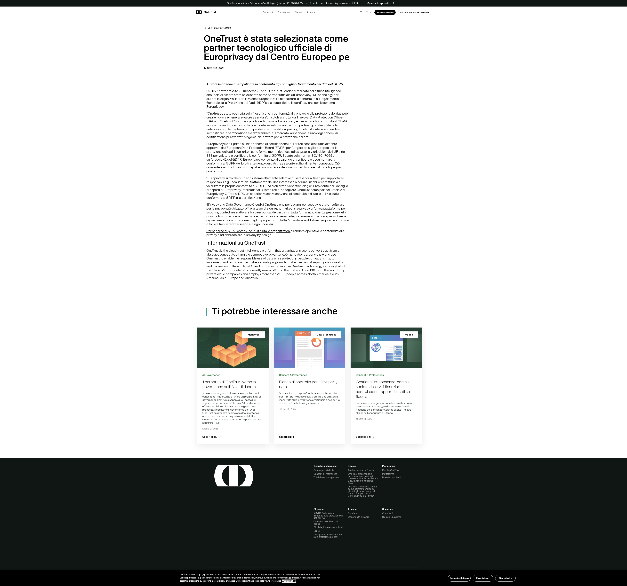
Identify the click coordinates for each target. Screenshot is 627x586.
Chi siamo (353, 513)
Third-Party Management (326, 477)
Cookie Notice (289, 581)
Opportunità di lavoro (358, 517)
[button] (624, 3)
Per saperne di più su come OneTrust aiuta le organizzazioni (248, 231)
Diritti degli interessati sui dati (328, 527)
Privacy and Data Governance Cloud (234, 205)
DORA (317, 531)
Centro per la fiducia (324, 470)
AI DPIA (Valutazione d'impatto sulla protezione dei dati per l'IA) (328, 515)
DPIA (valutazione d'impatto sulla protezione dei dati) (328, 535)
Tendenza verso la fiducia (361, 470)
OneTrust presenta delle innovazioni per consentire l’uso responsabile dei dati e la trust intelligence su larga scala (363, 478)
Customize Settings (459, 578)
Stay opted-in (505, 578)
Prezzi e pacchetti (391, 477)
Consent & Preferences (325, 474)
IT (367, 12)
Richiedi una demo (391, 517)
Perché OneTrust (391, 470)
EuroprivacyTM (217, 144)
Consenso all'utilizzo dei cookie (326, 522)
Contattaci (387, 513)
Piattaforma (388, 474)
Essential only (483, 578)
